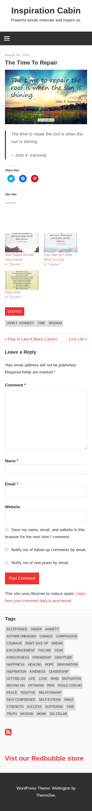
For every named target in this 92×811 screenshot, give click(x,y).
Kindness (38, 671)
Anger (36, 629)
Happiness (16, 664)
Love (43, 678)
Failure (44, 650)
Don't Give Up (36, 643)
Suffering (54, 707)
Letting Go (16, 678)
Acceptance (17, 629)
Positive (28, 692)
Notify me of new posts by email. (40, 563)
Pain (50, 685)
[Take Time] (22, 280)
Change (46, 636)
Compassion (66, 636)
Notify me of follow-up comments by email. (49, 550)
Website (12, 507)
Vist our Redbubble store (44, 758)
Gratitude (63, 657)
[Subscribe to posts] (8, 734)
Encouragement (21, 650)
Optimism (36, 685)
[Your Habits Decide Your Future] (22, 242)
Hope (49, 664)
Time (41, 323)
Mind (55, 678)
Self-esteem (50, 699)
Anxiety (52, 629)
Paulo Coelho (70, 685)
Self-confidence (21, 699)
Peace (12, 692)
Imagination (67, 664)
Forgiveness (18, 657)
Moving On (16, 685)
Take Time (12, 292)
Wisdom (55, 323)
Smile (69, 699)
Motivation (71, 678)
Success (34, 707)
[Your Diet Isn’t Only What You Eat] (61, 242)
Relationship (50, 692)
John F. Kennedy (20, 323)
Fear (59, 650)
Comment (15, 385)
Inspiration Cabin (46, 10)
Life (32, 678)
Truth (12, 714)
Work (41, 714)
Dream (57, 643)
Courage (14, 643)
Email (11, 484)
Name (11, 461)
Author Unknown (21, 636)
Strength (15, 707)
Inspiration (16, 671)
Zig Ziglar (58, 714)
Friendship (42, 657)
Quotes (14, 311)
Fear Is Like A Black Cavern (32, 339)
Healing (35, 664)
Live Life (76, 339)
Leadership (59, 671)
